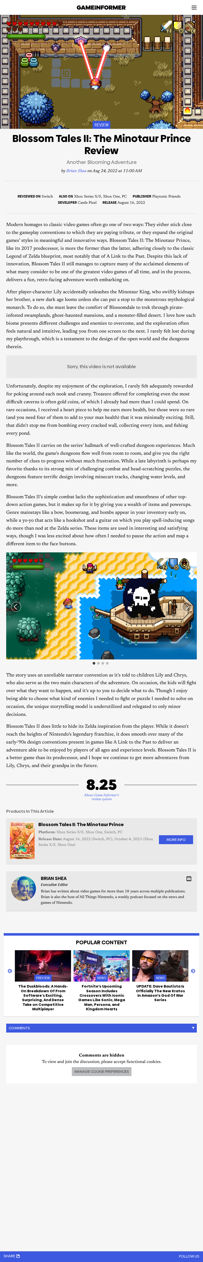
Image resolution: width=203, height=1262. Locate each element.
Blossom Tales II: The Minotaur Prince (81, 824)
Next (193, 971)
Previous (9, 971)
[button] (192, 557)
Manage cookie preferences (101, 1071)
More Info (176, 839)
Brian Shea (76, 171)
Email (188, 878)
